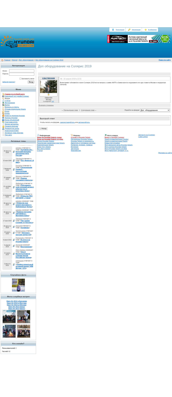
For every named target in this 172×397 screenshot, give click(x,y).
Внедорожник (26, 247)
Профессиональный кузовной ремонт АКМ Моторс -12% (24, 266)
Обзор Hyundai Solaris (45, 141)
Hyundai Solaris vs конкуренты (82, 141)
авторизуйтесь (84, 122)
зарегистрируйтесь (67, 122)
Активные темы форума (14, 133)
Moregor (19, 176)
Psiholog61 (20, 238)
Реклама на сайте (165, 153)
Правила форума (11, 126)
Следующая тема (87, 110)
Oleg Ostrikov (21, 250)
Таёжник (19, 219)
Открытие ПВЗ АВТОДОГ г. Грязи (24, 197)
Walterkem (20, 183)
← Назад (43, 129)
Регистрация (120, 29)
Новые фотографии (112, 143)
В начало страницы (46, 105)
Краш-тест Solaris (44, 147)
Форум (14, 60)
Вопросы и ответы (12, 107)
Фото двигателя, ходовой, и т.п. (116, 151)
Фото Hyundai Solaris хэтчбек (116, 149)
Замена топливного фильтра (24, 179)
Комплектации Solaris (45, 145)
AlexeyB (19, 226)
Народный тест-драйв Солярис (17, 96)
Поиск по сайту (165, 60)
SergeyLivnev (21, 231)
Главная (7, 60)
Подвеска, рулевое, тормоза (81, 145)
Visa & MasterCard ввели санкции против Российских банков (23, 254)
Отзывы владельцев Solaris (15, 109)
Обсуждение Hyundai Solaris (81, 139)
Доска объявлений (12, 120)
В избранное (152, 29)
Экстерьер (75, 149)
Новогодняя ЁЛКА (12, 131)
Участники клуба (11, 122)
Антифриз (25, 228)
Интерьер (74, 147)
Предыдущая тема (71, 110)
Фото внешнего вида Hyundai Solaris (118, 145)
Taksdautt (19, 159)
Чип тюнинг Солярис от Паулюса (24, 222)
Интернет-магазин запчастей (23, 234)
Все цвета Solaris (43, 149)
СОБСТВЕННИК (48, 78)
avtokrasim (20, 261)
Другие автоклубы (12, 124)
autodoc (19, 148)
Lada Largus (143, 137)
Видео (7, 105)
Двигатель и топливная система (83, 143)
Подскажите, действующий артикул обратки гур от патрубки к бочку (25, 188)
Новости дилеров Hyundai (15, 116)
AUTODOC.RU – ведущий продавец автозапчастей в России (24, 152)
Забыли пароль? (8, 82)
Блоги (7, 111)
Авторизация (136, 29)
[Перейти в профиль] (48, 92)
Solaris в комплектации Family (116, 141)
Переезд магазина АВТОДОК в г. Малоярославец (23, 214)
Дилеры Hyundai (11, 118)
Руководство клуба (12, 129)
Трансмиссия (76, 151)
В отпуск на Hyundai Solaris (23, 241)
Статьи (7, 101)
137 (53, 101)
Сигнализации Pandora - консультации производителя (24, 170)
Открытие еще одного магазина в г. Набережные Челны (24, 205)
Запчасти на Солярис (146, 135)
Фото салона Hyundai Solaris (116, 147)
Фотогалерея (10, 103)
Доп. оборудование (26, 60)
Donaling (19, 166)
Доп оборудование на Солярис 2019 (49, 60)
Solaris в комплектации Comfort (116, 139)
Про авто (8, 135)
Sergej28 (19, 245)
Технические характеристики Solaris (51, 143)
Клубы (7, 113)
